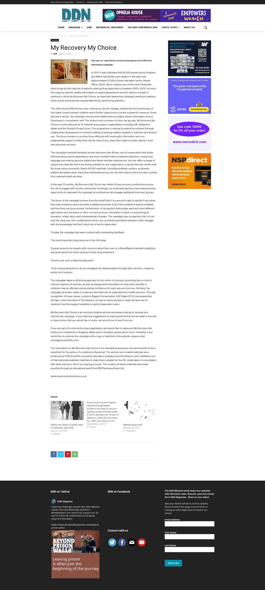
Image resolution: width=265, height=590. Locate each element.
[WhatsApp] (75, 454)
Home (53, 35)
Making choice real (132, 424)
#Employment (58, 512)
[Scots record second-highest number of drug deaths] (105, 415)
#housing (74, 509)
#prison (95, 506)
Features (62, 35)
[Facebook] (54, 454)
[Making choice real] (139, 410)
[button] (205, 27)
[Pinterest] (68, 454)
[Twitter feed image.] (75, 554)
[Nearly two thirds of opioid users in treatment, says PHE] (67, 410)
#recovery (67, 518)
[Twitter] (61, 454)
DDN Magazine (65, 501)
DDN (55, 54)
